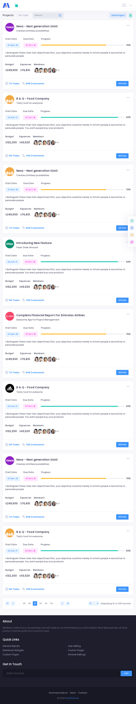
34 (51, 603)
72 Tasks (14, 83)
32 (40, 603)
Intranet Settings (77, 654)
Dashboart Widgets (13, 650)
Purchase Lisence (58, 692)
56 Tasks (14, 155)
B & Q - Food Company (32, 98)
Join (126, 673)
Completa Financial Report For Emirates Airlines (50, 315)
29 (24, 603)
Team (73, 692)
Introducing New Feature (34, 243)
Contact (82, 692)
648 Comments (35, 83)
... (18, 603)
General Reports (11, 645)
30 (29, 603)
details (122, 83)
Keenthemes (72, 698)
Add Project (118, 15)
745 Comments (35, 155)
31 (35, 603)
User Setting (74, 645)
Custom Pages (11, 654)
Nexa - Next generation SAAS (37, 26)
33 (46, 603)
